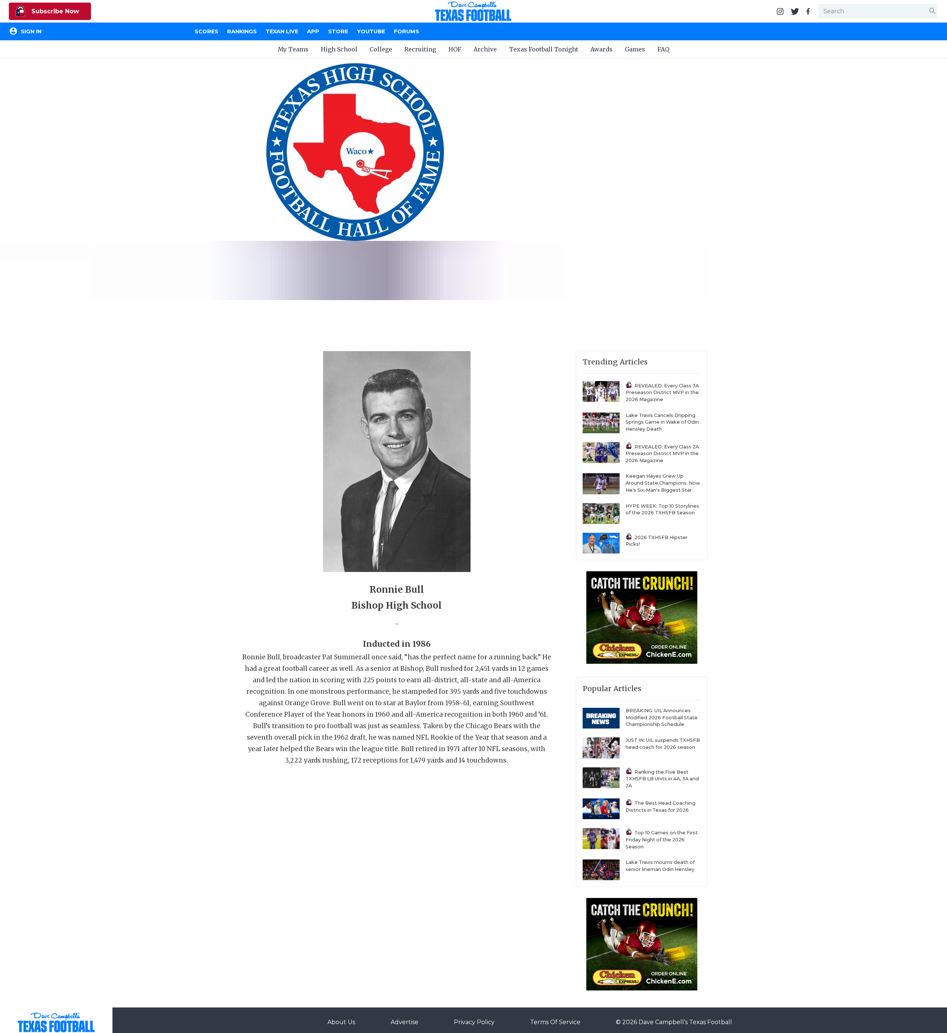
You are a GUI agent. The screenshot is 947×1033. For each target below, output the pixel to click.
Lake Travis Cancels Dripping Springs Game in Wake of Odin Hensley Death (662, 422)
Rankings (242, 31)
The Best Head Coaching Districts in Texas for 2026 (660, 806)
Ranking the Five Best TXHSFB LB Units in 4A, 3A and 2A (662, 778)
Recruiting (420, 49)
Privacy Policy (474, 1022)
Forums (406, 31)
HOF (454, 49)
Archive (485, 49)
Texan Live (282, 31)
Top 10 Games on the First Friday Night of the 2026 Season (662, 839)
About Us (341, 1022)
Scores (206, 31)
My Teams (293, 49)
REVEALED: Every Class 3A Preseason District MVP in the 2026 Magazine (662, 392)
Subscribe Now (54, 11)
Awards (601, 49)
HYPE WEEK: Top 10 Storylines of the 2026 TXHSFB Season (662, 509)
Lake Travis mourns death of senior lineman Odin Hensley (660, 865)
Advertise (404, 1022)
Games (635, 49)
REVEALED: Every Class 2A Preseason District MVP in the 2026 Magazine (662, 453)
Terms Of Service (555, 1022)
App (313, 31)
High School (339, 49)
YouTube (371, 31)
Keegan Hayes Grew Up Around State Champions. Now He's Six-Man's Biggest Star (663, 482)
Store (338, 31)
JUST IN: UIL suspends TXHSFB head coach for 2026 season (663, 743)
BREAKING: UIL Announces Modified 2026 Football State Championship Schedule (662, 717)
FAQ (663, 49)
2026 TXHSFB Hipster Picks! (657, 541)
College (381, 49)
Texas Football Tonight (543, 49)
